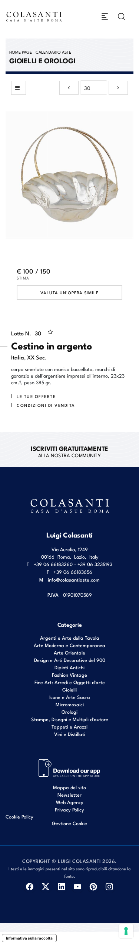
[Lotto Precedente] (69, 88)
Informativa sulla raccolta (29, 938)
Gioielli (69, 689)
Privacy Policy (69, 809)
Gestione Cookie (69, 823)
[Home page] (34, 16)
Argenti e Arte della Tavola (69, 637)
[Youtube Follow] (78, 886)
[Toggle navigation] (104, 16)
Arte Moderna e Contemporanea (69, 645)
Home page (20, 52)
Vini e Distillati (69, 733)
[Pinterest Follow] (93, 886)
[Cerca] (121, 16)
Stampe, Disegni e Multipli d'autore (69, 719)
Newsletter (69, 794)
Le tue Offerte (36, 396)
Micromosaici (70, 704)
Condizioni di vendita (46, 405)
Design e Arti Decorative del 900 (69, 659)
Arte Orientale (69, 652)
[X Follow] (46, 886)
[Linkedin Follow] (62, 886)
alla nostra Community (69, 451)
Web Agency (69, 802)
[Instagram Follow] (109, 886)
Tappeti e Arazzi (69, 726)
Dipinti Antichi (69, 667)
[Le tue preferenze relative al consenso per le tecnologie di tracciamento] (126, 931)
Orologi (69, 711)
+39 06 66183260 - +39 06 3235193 (73, 564)
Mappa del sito (69, 787)
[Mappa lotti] (69, 767)
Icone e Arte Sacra (69, 696)
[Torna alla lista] (18, 88)
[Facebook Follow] (30, 886)
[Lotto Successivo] (118, 88)
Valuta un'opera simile (69, 292)
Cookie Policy (19, 816)
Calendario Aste (53, 52)
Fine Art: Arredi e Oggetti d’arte (69, 682)
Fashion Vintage (69, 674)
